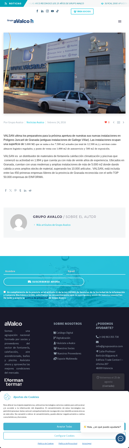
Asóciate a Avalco (66, 343)
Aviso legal (86, 443)
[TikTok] (57, 11)
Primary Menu (120, 21)
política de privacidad (36, 297)
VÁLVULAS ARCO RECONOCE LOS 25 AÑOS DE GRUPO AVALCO (47, 3)
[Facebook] (37, 11)
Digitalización (63, 337)
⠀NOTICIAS (14, 3)
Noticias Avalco (35, 122)
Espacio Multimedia (67, 358)
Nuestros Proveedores (69, 353)
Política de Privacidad (68, 443)
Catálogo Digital (64, 332)
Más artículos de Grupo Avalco (53, 224)
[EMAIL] (95, 271)
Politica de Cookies (46, 443)
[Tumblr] (20, 190)
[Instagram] (47, 11)
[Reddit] (30, 190)
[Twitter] (10, 190)
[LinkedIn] (42, 11)
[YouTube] (52, 11)
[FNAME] (33, 271)
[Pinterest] (15, 190)
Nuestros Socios (66, 348)
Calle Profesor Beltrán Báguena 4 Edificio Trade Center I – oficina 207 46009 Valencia (109, 360)
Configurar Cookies (64, 435)
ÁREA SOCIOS (84, 11)
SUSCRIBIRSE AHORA (46, 281)
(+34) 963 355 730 (109, 336)
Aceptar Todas (64, 426)
